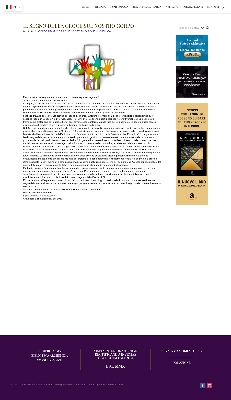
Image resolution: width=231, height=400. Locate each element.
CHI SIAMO (100, 7)
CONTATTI (213, 7)
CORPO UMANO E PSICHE (54, 31)
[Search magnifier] (207, 27)
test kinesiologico (95, 180)
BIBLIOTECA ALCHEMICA (146, 7)
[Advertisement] (192, 272)
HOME (85, 7)
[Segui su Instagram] (209, 385)
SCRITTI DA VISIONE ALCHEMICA (91, 31)
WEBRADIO (171, 7)
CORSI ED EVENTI (192, 7)
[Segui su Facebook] (202, 385)
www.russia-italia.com (42, 195)
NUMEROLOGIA (119, 7)
